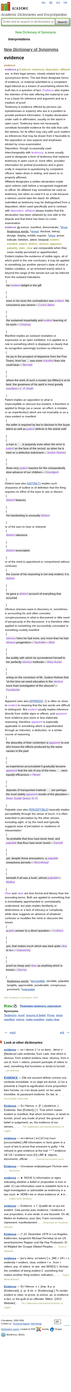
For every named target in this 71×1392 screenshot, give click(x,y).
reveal (35, 231)
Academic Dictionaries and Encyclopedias (34, 15)
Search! (62, 22)
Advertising (36, 1323)
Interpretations (19, 39)
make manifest (35, 1019)
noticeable (28, 989)
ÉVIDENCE (11, 1077)
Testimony (10, 1015)
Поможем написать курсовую (40, 1005)
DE (51, 3)
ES (58, 3)
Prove (50, 1015)
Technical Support (21, 1323)
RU (43, 3)
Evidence (10, 1105)
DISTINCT (33, 483)
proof (21, 1015)
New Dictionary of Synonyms (35, 32)
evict (13, 1032)
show (64, 227)
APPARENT (36, 701)
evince (20, 1019)
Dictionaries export (10, 1329)
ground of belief (36, 1015)
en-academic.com (15, 6)
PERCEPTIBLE (38, 809)
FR (65, 3)
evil (62, 1032)
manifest (9, 1019)
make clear (53, 1019)
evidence (10, 1049)
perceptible (38, 981)
